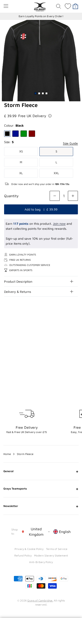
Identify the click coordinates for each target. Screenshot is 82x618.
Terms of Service (56, 549)
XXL (56, 173)
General (41, 471)
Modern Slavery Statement (51, 555)
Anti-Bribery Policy (41, 562)
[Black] (7, 133)
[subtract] (55, 196)
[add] (73, 196)
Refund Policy (23, 555)
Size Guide (70, 143)
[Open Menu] (6, 6)
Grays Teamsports (41, 488)
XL (21, 173)
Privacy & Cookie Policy (29, 549)
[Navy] (15, 133)
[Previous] (65, 329)
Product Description (18, 281)
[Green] (23, 133)
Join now (59, 223)
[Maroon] (32, 133)
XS (21, 151)
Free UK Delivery (32, 116)
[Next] (74, 329)
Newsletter (41, 506)
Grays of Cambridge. (40, 600)
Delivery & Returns (17, 292)
